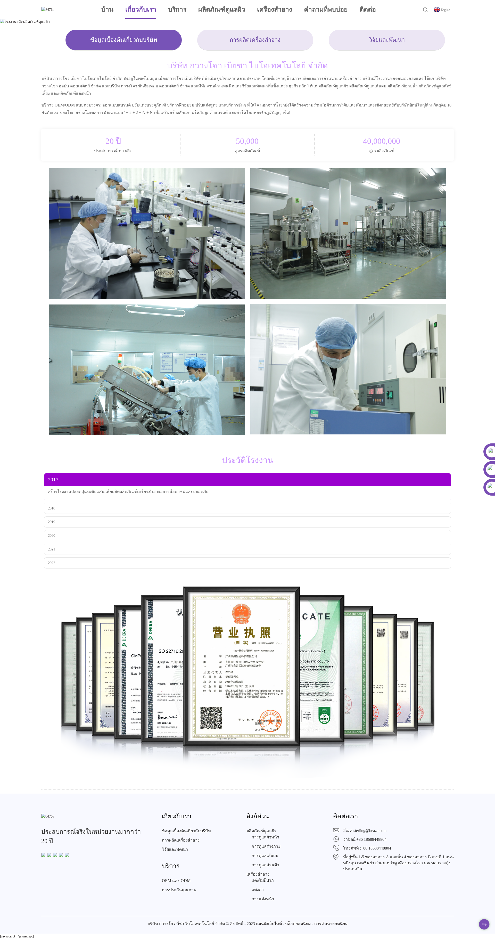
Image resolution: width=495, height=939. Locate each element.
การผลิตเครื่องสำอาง (255, 40)
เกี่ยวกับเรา (140, 9)
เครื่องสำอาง (274, 9)
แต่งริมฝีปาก (263, 880)
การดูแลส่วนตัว (265, 865)
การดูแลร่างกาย (266, 846)
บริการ (177, 9)
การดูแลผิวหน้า (265, 837)
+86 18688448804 (371, 839)
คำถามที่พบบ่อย (326, 9)
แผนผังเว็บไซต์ (269, 923)
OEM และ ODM (176, 880)
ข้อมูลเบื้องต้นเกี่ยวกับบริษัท (123, 40)
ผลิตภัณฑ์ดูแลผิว (221, 9)
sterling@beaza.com (369, 830)
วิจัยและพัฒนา (387, 40)
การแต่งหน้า (263, 899)
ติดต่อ (368, 9)
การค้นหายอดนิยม (331, 923)
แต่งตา (258, 889)
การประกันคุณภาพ (179, 890)
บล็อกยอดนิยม (298, 923)
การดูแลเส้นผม (265, 855)
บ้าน (107, 9)
